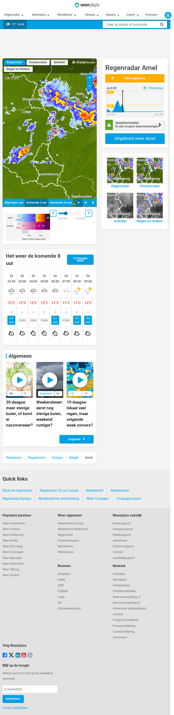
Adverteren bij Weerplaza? (130, 608)
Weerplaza (119, 579)
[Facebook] (5, 655)
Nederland (39, 15)
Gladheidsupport (124, 558)
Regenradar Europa (17, 499)
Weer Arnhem (11, 529)
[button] (49, 133)
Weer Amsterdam (14, 523)
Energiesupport (123, 529)
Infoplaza (64, 574)
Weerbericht (94, 490)
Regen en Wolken (18, 69)
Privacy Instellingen (15, 707)
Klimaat (90, 15)
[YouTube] (23, 655)
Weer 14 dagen (97, 499)
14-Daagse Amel (80, 259)
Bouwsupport (122, 523)
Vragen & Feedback (125, 620)
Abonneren (120, 637)
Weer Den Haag (13, 546)
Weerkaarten (120, 490)
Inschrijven (13, 699)
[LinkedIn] (17, 655)
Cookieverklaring (124, 631)
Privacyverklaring (124, 626)
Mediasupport (122, 535)
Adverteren (120, 540)
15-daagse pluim (128, 499)
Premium (151, 15)
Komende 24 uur (61, 202)
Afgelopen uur (13, 202)
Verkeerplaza (121, 585)
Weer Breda (10, 540)
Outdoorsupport (123, 546)
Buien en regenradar (17, 490)
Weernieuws (66, 552)
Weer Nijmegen (12, 558)
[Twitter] (11, 655)
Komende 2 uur (36, 202)
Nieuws (111, 15)
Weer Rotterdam (13, 564)
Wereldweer (65, 15)
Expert (131, 15)
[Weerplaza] (87, 5)
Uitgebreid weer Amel (134, 138)
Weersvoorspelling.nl (126, 603)
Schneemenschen (69, 608)
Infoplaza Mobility (124, 591)
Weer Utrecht (11, 575)
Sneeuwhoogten (68, 540)
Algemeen (20, 356)
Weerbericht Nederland (73, 529)
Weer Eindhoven (13, 535)
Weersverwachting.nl (126, 597)
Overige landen (85, 62)
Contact (118, 552)
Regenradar (12, 15)
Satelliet (59, 62)
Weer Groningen (13, 552)
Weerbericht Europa (71, 523)
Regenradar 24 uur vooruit (59, 490)
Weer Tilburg (11, 569)
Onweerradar (38, 62)
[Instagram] (30, 655)
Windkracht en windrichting (58, 499)
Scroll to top (167, 708)
